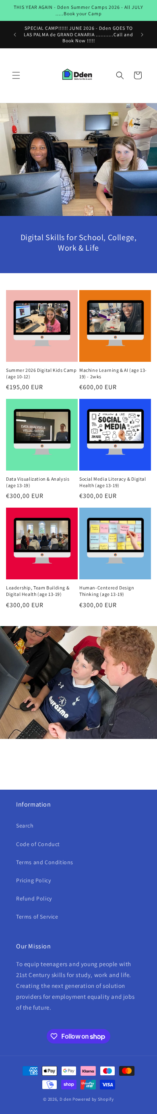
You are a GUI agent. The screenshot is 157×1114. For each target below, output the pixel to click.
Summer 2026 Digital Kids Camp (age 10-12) (41, 373)
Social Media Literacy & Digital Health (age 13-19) (112, 482)
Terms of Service (37, 916)
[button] (16, 75)
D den (66, 1099)
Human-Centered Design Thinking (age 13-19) (106, 591)
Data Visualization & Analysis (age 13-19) (37, 482)
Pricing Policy (33, 880)
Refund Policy (34, 898)
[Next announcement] (142, 35)
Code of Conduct (38, 844)
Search (25, 825)
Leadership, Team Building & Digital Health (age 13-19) (37, 591)
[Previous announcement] (15, 35)
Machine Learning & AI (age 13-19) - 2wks (113, 373)
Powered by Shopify (93, 1099)
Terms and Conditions (44, 862)
